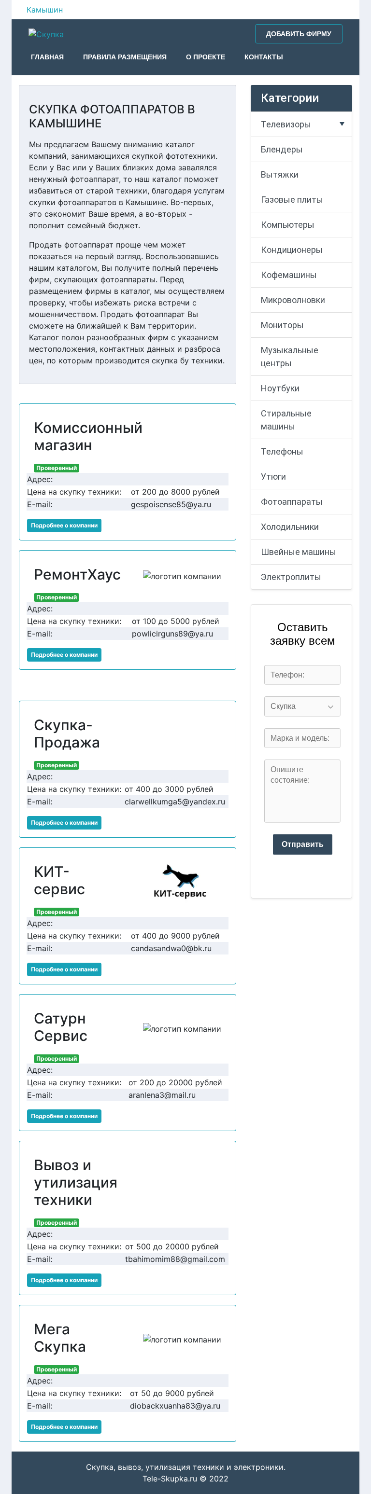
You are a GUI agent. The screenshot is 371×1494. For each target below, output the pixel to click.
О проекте (205, 57)
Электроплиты (291, 577)
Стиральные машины (286, 419)
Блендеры (282, 149)
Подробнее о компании (64, 525)
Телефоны (282, 451)
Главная (47, 57)
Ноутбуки (280, 388)
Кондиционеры (292, 250)
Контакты (263, 57)
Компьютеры (287, 225)
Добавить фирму (298, 34)
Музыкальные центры (289, 356)
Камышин (45, 9)
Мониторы (282, 325)
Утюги (273, 476)
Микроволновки (293, 300)
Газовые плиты (292, 199)
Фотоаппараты (292, 502)
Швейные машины (298, 552)
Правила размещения (125, 57)
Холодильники (290, 527)
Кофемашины (289, 275)
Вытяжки (280, 174)
